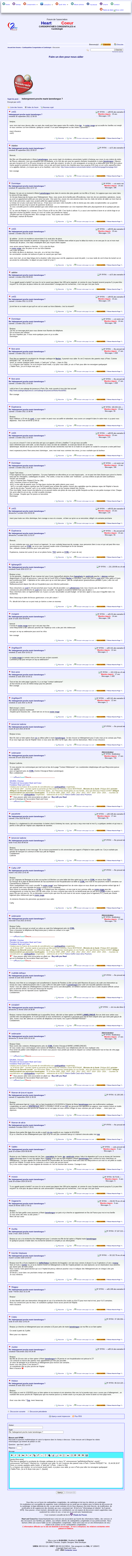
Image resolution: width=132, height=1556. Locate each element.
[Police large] (45, 1455)
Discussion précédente (38, 1412)
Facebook (93, 4)
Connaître (47, 4)
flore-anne (15, 349)
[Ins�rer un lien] (49, 1455)
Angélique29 (16, 648)
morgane (15, 614)
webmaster (16, 753)
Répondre (61, 138)
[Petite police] (42, 1455)
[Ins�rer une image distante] (53, 1455)
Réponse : (13, 1448)
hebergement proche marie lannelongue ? (25, 114)
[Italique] (15, 1455)
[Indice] (27, 1455)
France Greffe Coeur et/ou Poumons (78, 795)
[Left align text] (75, 1455)
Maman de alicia (18, 1122)
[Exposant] (30, 1455)
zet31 (18, 102)
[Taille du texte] (38, 1455)
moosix (14, 1177)
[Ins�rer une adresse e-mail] (57, 1455)
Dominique (15, 183)
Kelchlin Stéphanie (19, 1253)
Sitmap (18, 4)
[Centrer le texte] (79, 1455)
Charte (105, 4)
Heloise (14, 1381)
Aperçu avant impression (61, 1416)
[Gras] (12, 1455)
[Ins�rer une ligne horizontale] (60, 1455)
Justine (14, 1347)
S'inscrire (119, 44)
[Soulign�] (19, 1455)
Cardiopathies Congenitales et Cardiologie (36, 47)
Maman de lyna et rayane (22, 1092)
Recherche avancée (117, 51)
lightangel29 (16, 564)
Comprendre (31, 4)
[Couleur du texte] (34, 1455)
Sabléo (14, 1147)
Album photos (79, 4)
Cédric (14, 1317)
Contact (116, 4)
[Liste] (64, 1455)
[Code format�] (71, 1455)
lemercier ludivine (18, 724)
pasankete (15, 814)
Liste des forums (16, 107)
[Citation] (68, 1455)
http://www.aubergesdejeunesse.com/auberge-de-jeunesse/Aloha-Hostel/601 (38, 391)
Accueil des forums (14, 47)
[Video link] (86, 1455)
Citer (70, 138)
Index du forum (32, 107)
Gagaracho (16, 1201)
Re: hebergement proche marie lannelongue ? (27, 148)
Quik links (62, 4)
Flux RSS (78, 1416)
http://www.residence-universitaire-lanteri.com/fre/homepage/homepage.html (89, 167)
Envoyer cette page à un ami (85, 138)
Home (7, 4)
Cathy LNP (16, 868)
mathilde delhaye (18, 973)
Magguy (14, 1287)
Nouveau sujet (48, 107)
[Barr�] (23, 1455)
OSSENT (15, 1005)
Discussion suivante (17, 1412)
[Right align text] (83, 1455)
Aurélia (14, 1229)
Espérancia (16, 407)
